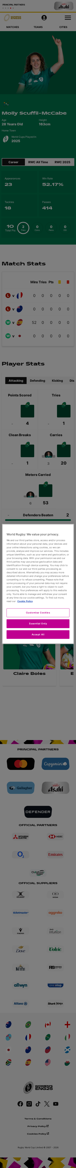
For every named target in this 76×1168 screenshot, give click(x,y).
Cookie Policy (25, 601)
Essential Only (38, 623)
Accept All (38, 634)
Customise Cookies (38, 612)
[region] (38, 584)
